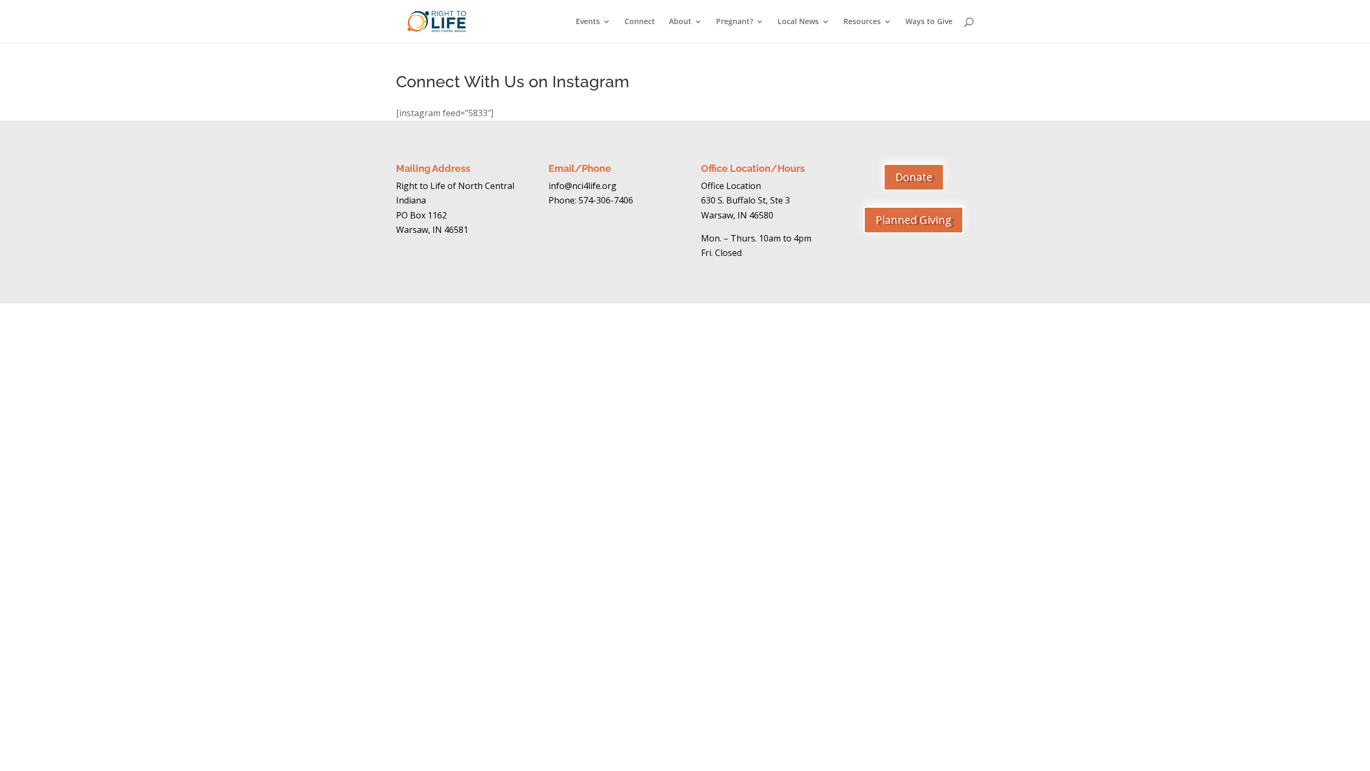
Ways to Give (929, 22)
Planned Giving (914, 220)
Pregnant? (734, 22)
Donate (913, 177)
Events (588, 22)
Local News (798, 22)
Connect (640, 22)
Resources (862, 22)
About (680, 22)
